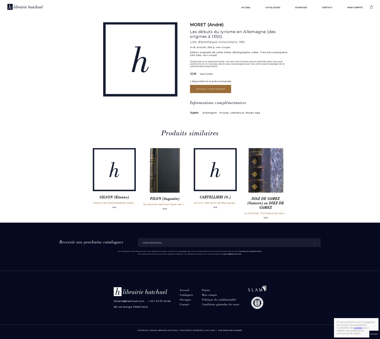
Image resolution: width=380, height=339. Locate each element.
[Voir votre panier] (371, 8)
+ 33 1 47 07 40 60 (159, 301)
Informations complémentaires (218, 103)
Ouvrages (301, 7)
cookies (358, 327)
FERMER (374, 334)
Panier (206, 290)
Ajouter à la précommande (210, 89)
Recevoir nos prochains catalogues (91, 242)
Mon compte (355, 7)
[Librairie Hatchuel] (25, 7)
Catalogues (273, 7)
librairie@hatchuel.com (232, 254)
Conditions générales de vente (220, 304)
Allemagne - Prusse (216, 112)
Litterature (237, 112)
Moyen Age (253, 112)
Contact (327, 7)
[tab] (218, 103)
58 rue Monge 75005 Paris (131, 306)
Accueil (246, 7)
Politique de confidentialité (250, 251)
